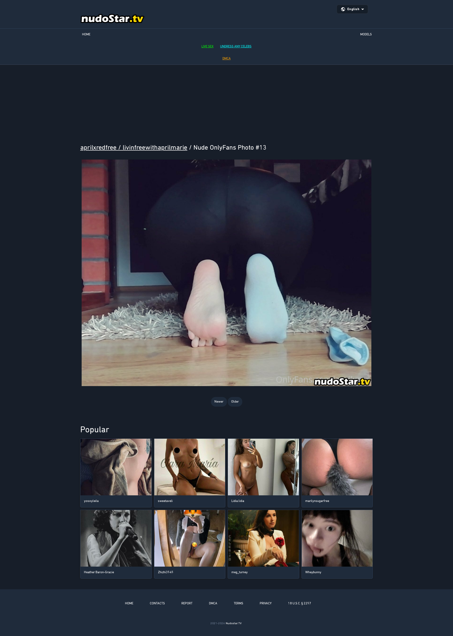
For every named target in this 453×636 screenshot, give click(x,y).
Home (86, 34)
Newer (218, 402)
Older (235, 402)
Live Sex (207, 46)
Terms (238, 603)
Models (366, 34)
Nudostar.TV (234, 623)
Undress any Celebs (236, 46)
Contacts (157, 603)
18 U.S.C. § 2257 (299, 603)
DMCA (226, 58)
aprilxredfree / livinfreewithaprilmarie (133, 147)
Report (187, 603)
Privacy (266, 603)
